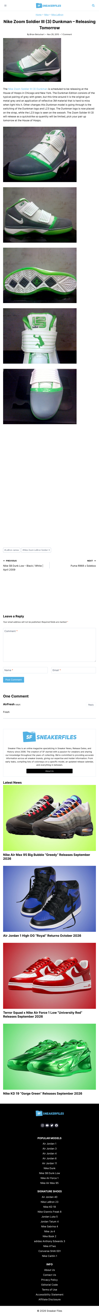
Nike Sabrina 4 (49, 1226)
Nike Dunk (49, 1168)
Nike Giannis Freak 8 (49, 1211)
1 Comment (66, 34)
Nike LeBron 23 (49, 1201)
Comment (11, 631)
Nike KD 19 (49, 1206)
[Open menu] (5, 5)
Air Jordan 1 (49, 1143)
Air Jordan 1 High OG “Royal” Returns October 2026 (42, 936)
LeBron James (11, 550)
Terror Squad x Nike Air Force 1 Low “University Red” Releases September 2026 (42, 1014)
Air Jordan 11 (49, 1163)
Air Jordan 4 (50, 1153)
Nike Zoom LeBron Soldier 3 (36, 550)
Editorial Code (49, 1284)
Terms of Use (49, 1289)
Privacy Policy (49, 1279)
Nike (46, 14)
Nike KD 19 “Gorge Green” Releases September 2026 (42, 1093)
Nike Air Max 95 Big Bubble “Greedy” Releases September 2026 (46, 857)
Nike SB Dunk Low (49, 1173)
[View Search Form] (93, 5)
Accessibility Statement (49, 1294)
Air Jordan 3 (50, 1148)
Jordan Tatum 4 (49, 1221)
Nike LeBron (57, 14)
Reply (91, 704)
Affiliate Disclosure (50, 1299)
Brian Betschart (37, 34)
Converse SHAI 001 (49, 1251)
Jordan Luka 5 (49, 1216)
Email (57, 670)
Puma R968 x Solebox (83, 563)
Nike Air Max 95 (49, 1183)
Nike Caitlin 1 (49, 1256)
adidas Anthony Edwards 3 (49, 1241)
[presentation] (49, 818)
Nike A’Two (49, 1246)
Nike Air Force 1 (50, 1178)
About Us (49, 1270)
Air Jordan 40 (49, 1197)
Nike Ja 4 (49, 1231)
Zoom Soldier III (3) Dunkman (30, 88)
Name (8, 670)
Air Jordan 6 (50, 1158)
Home (39, 14)
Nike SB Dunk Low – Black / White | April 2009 (23, 565)
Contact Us (49, 1274)
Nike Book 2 (49, 1236)
